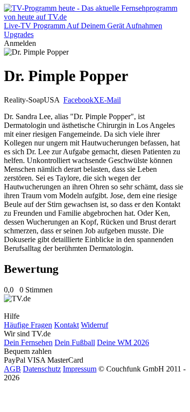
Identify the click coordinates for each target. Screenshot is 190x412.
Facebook (78, 100)
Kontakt (66, 325)
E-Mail (110, 100)
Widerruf (94, 325)
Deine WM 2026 (123, 342)
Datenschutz (42, 369)
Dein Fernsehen (28, 342)
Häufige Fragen (28, 325)
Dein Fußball (75, 342)
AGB (12, 369)
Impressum (79, 369)
